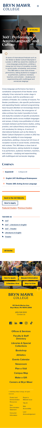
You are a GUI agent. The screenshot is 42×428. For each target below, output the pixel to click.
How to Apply (10, 203)
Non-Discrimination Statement (14, 407)
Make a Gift (21, 377)
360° (7, 221)
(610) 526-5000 (21, 312)
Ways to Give (30, 283)
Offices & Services (21, 331)
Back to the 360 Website (14, 198)
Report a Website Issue (27, 398)
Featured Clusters (9, 208)
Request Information (29, 278)
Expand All (9, 172)
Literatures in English (13, 233)
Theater (8, 237)
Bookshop (21, 350)
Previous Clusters (25, 208)
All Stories (33, 30)
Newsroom (21, 364)
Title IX (25, 403)
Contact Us (21, 314)
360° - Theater (11, 229)
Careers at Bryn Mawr (21, 382)
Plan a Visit (21, 368)
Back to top (39, 288)
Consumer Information (13, 414)
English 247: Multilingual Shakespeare (21, 178)
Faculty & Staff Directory (21, 337)
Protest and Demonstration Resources (15, 399)
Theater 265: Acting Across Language (21, 183)
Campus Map (21, 373)
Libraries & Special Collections (21, 344)
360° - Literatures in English (16, 225)
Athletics (21, 355)
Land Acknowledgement (29, 413)
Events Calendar (21, 359)
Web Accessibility (27, 407)
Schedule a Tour (12, 283)
